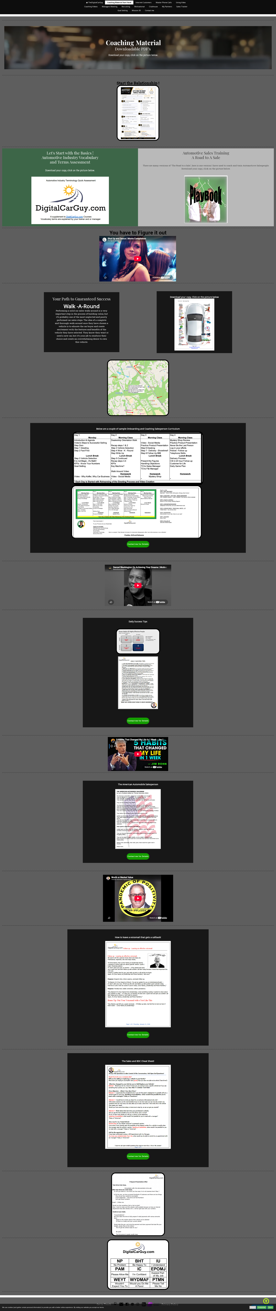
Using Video (181, 2)
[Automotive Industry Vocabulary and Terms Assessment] (70, 200)
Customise (261, 1307)
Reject (253, 1307)
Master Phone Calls (164, 2)
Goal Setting (123, 10)
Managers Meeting (109, 6)
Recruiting (126, 6)
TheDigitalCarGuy (94, 2)
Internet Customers (143, 2)
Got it (270, 1307)
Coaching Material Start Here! (119, 2)
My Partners (167, 6)
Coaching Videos (91, 6)
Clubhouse (153, 6)
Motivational (139, 6)
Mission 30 (136, 10)
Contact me (149, 10)
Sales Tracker (181, 6)
